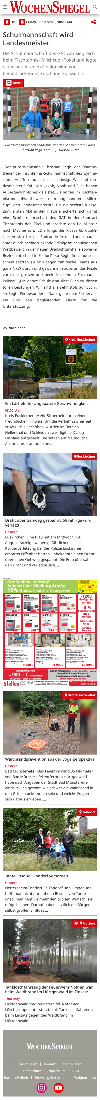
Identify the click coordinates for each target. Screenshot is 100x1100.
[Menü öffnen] (5, 7)
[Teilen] (93, 22)
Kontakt (50, 1064)
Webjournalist (85, 1077)
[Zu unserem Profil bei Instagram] (42, 1087)
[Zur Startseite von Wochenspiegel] (50, 7)
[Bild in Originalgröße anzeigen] (50, 113)
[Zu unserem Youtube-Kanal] (58, 1087)
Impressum (57, 1071)
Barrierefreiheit (16, 1077)
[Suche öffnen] (95, 7)
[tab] (13, 83)
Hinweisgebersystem (51, 1077)
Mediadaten (72, 1064)
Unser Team (28, 1064)
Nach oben (16, 328)
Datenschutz (31, 1071)
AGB (75, 1071)
